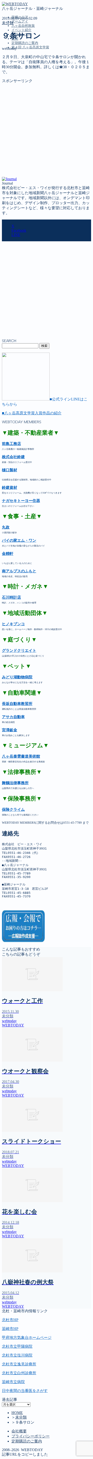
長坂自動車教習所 (17, 704)
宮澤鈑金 (9, 730)
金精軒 (7, 554)
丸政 (6, 527)
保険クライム (13, 809)
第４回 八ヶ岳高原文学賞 (30, 47)
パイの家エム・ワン (19, 540)
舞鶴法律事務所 (15, 783)
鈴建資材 (9, 487)
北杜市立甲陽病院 (17, 1346)
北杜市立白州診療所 (19, 1373)
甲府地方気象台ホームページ (27, 1337)
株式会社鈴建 (13, 457)
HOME (17, 1413)
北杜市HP (10, 1320)
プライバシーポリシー (30, 1436)
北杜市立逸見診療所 (19, 1364)
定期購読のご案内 (24, 43)
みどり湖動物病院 (17, 677)
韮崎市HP (10, 1329)
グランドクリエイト (19, 650)
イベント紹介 (21, 30)
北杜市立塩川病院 (17, 1355)
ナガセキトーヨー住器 (21, 501)
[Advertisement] (46, 130)
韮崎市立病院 (13, 1382)
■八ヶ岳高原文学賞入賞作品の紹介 (32, 413)
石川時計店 (11, 597)
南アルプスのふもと (19, 571)
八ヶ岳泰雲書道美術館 (21, 756)
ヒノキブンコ (13, 624)
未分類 (7, 23)
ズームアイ (19, 21)
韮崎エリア (21, 69)
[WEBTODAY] (15, 4)
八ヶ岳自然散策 (23, 26)
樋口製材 (9, 470)
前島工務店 (11, 444)
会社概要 (19, 1431)
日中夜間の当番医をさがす (25, 1391)
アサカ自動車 (13, 717)
